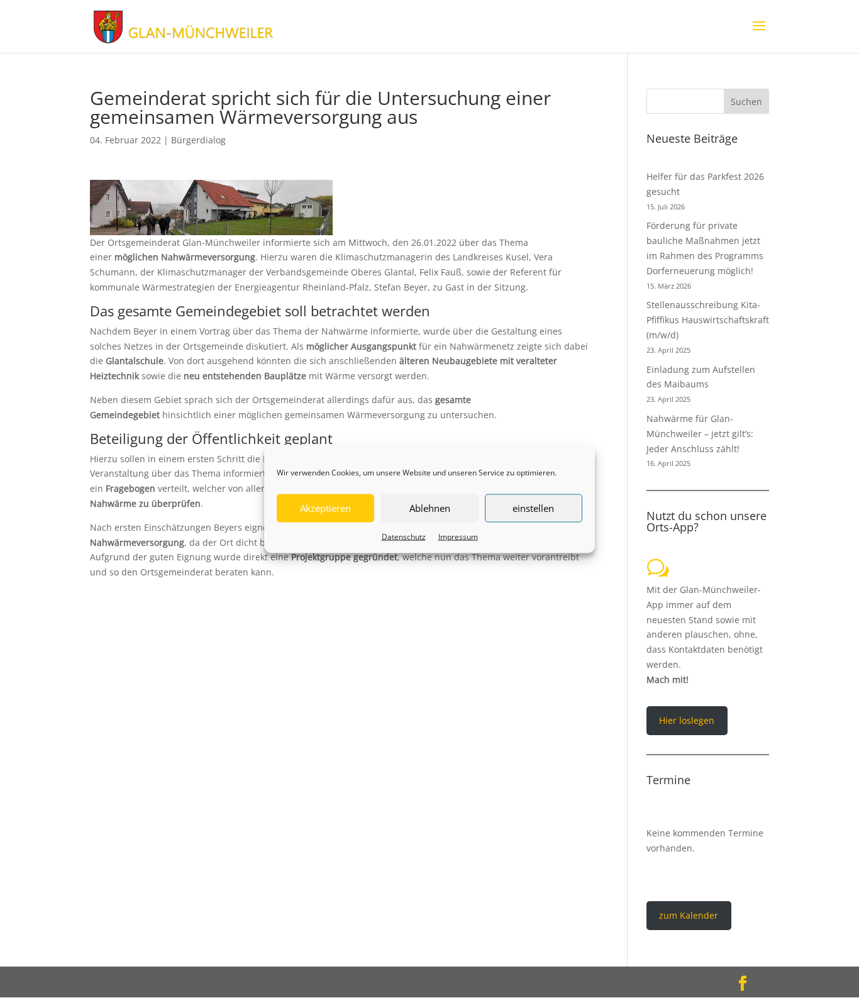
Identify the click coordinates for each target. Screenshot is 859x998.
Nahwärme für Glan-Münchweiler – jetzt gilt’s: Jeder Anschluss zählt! (699, 434)
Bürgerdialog (198, 140)
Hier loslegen (686, 720)
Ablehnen (429, 508)
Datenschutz (404, 536)
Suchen (746, 102)
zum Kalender (688, 915)
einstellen (533, 508)
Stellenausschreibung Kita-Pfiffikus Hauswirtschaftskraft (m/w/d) (707, 320)
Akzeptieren (325, 508)
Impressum (458, 536)
